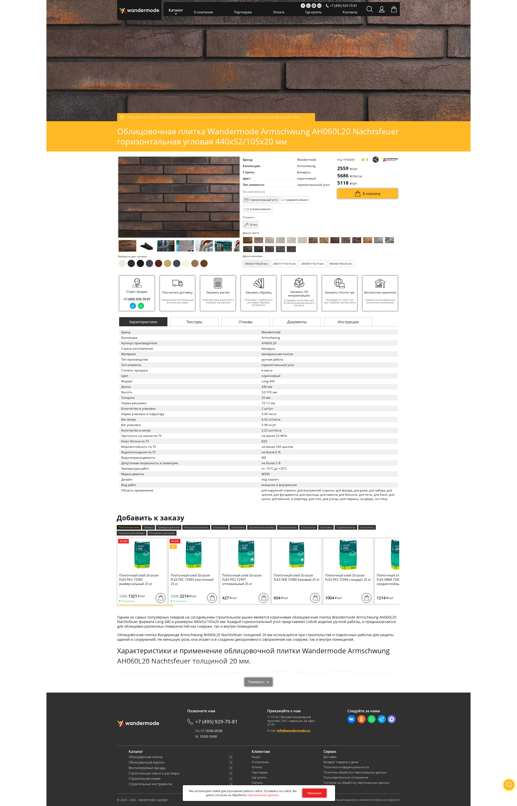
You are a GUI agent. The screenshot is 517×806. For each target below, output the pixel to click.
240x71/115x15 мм (284, 263)
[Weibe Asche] (389, 240)
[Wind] (302, 240)
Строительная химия (144, 779)
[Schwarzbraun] (346, 240)
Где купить (313, 12)
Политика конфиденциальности (346, 767)
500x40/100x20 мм (340, 263)
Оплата (278, 12)
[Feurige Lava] (368, 240)
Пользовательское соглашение (346, 777)
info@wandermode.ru (293, 730)
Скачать (257, 783)
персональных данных (263, 795)
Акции (256, 757)
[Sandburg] (324, 240)
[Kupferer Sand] (335, 240)
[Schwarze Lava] (269, 249)
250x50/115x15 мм (312, 263)
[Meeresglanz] (280, 249)
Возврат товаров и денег (341, 762)
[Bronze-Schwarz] (313, 240)
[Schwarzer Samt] (259, 249)
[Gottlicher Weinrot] (291, 249)
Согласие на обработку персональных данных (356, 783)
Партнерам (243, 12)
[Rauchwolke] (280, 240)
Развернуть (256, 682)
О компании (203, 12)
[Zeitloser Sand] (259, 240)
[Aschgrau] (379, 240)
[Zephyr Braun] (357, 240)
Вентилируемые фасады (147, 768)
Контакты (350, 12)
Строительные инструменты (150, 784)
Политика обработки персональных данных (355, 772)
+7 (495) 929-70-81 (137, 299)
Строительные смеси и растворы (154, 773)
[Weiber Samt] (291, 240)
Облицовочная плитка (145, 757)
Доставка (330, 757)
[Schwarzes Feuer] (248, 249)
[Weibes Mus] (269, 240)
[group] (177, 293)
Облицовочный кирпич (147, 762)
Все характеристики (254, 191)
